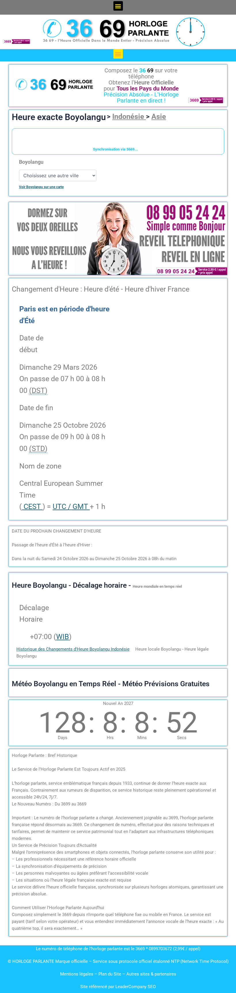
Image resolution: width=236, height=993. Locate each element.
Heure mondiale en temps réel (157, 586)
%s (23, 637)
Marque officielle (71, 961)
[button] (118, 6)
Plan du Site (110, 974)
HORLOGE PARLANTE (33, 961)
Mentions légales (76, 974)
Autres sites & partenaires (151, 974)
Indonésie (129, 116)
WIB (62, 637)
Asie (158, 116)
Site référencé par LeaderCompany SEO (118, 986)
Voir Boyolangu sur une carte (41, 187)
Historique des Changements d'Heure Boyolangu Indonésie (73, 649)
